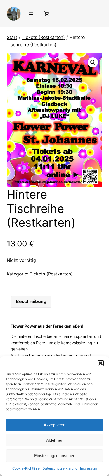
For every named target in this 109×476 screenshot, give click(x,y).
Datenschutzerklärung (59, 468)
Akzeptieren (54, 425)
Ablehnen (54, 440)
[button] (100, 363)
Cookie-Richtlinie (26, 468)
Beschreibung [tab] (31, 301)
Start (12, 37)
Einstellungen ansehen (54, 455)
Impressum (88, 468)
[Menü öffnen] (30, 13)
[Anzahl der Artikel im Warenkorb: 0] (46, 13)
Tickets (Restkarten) (43, 37)
